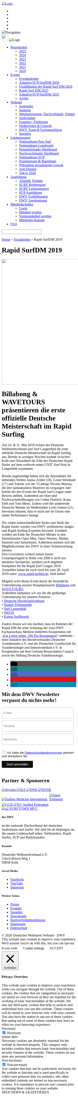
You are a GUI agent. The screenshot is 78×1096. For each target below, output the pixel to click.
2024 (22, 55)
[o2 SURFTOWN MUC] (20, 808)
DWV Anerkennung (33, 200)
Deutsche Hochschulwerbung (24, 601)
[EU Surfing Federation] (31, 804)
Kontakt (15, 908)
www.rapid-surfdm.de (33, 574)
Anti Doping (27, 169)
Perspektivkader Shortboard (38, 149)
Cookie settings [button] (33, 948)
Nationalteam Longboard (36, 145)
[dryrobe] (9, 790)
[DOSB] (44, 790)
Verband (16, 102)
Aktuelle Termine (31, 181)
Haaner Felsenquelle (18, 605)
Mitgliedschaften (21, 204)
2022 (22, 63)
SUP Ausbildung (30, 192)
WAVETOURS (12, 589)
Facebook (17, 879)
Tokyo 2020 (27, 173)
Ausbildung (18, 177)
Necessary (14, 1033)
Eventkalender (29, 79)
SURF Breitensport (32, 185)
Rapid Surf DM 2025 (33, 90)
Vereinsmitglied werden (35, 216)
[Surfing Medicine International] (25, 799)
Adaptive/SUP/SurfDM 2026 (39, 82)
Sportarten (26, 106)
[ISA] (22, 790)
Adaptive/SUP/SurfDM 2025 (39, 94)
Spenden (25, 133)
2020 (22, 71)
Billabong (62, 585)
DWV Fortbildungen (33, 196)
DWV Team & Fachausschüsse (40, 130)
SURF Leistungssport (34, 188)
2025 (22, 51)
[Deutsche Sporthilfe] (32, 790)
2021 (22, 67)
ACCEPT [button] (56, 948)
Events (15, 75)
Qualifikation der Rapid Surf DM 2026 (45, 86)
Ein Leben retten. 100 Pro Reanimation (30, 636)
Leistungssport (20, 137)
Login (23, 208)
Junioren (25, 110)
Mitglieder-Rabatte (32, 220)
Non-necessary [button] (12, 1060)
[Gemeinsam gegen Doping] (8, 804)
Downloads (18, 916)
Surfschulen (27, 118)
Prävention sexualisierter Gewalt (41, 165)
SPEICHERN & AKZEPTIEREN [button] (25, 1092)
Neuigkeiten (18, 47)
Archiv (24, 98)
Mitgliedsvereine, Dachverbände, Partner (47, 114)
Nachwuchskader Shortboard (39, 153)
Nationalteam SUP (32, 157)
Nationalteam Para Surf (35, 141)
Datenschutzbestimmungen (43, 752)
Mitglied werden (30, 212)
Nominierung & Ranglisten (37, 161)
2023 (22, 59)
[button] (13, 664)
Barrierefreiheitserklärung (27, 920)
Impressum (17, 924)
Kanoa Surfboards (16, 616)
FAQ (13, 224)
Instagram (17, 887)
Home (6, 239)
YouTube (16, 883)
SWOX (9, 612)
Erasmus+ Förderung (33, 122)
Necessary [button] (9, 1028)
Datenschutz (18, 928)
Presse (14, 904)
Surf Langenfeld (15, 609)
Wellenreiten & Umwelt (35, 126)
